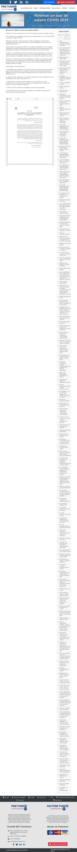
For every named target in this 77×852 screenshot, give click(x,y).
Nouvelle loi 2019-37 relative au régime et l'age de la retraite (65, 342)
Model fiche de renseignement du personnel (64, 405)
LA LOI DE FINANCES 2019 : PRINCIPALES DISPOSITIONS (64, 127)
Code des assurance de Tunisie (65, 538)
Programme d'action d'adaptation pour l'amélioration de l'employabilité (65, 218)
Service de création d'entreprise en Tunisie (65, 607)
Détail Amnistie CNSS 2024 (64, 58)
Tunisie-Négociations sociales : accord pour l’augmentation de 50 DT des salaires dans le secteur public (65, 626)
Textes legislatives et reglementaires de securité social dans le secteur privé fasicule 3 (65, 714)
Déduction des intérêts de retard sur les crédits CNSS (64, 675)
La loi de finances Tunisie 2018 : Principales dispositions (64, 133)
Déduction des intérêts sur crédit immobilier (64, 264)
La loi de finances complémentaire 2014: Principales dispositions (64, 167)
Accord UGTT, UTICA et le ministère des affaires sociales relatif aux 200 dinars (64, 349)
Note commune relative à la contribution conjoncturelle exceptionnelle (64, 335)
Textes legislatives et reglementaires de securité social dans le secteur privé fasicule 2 (65, 702)
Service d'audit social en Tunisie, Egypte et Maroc (64, 594)
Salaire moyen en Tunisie (64, 87)
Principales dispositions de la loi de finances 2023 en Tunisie (65, 96)
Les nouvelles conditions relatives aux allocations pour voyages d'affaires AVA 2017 (65, 493)
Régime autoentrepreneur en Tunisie (65, 109)
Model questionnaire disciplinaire (65, 430)
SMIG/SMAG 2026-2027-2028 (65, 766)
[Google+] (27, 2)
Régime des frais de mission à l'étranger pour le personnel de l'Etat (65, 613)
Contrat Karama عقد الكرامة (65, 589)
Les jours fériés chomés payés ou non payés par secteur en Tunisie (65, 761)
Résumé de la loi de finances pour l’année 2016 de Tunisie (65, 148)
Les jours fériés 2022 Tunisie (64, 91)
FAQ (52, 797)
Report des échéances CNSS (64, 400)
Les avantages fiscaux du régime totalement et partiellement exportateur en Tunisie (64, 471)
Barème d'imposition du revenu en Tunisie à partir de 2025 (65, 103)
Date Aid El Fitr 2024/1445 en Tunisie (64, 776)
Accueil (34, 26)
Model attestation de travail (65, 297)
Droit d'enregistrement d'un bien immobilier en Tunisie (65, 43)
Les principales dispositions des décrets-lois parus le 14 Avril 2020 (65, 302)
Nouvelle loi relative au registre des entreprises (65, 728)
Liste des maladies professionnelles (65, 708)
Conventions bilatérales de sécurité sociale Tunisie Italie (64, 741)
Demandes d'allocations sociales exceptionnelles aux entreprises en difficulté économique (65, 366)
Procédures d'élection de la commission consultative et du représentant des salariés (64, 636)
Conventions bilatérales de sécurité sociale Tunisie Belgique (64, 747)
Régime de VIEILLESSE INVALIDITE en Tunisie (64, 375)
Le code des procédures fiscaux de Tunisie (65, 509)
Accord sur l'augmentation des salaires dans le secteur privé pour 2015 (65, 574)
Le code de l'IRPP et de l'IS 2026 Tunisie (65, 550)
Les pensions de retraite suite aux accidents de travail (65, 681)
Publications (41, 26)
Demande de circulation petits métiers (64, 447)
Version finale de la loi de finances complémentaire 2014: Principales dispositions (65, 174)
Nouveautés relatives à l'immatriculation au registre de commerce (65, 532)
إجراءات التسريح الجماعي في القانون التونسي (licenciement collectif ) (65, 419)
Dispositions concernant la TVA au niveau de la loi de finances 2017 (64, 441)
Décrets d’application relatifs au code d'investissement (65, 387)
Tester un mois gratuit (19, 797)
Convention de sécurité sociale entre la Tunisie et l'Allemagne (64, 754)
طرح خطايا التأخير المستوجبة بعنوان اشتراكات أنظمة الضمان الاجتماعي (64, 687)
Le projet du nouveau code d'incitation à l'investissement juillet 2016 (64, 544)
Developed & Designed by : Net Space (60, 850)
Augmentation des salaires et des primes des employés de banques (64, 600)
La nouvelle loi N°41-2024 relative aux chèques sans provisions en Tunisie (65, 70)
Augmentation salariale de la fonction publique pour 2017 (64, 520)
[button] (26, 8)
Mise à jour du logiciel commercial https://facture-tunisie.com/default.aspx (65, 453)
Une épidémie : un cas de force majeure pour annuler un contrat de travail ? (64, 394)
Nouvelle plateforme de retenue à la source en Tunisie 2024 (65, 224)
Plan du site (43, 797)
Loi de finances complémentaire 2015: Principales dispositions (64, 155)
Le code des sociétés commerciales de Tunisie (64, 566)
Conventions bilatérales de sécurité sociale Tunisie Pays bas (64, 734)
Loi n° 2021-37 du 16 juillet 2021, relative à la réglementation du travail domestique (65, 206)
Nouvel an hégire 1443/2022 (64, 784)
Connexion (21, 800)
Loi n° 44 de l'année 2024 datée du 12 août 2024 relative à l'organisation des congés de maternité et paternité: (65, 51)
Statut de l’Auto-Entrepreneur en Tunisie (64, 435)
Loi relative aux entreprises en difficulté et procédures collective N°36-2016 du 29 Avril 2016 (65, 461)
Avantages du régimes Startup (64, 212)
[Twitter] (15, 2)
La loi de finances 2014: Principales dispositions (64, 181)
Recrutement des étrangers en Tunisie (65, 229)
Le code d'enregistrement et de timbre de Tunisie (65, 526)
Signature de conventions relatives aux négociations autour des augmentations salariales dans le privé (65, 646)
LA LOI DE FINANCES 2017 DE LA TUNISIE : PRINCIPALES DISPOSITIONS (64, 141)
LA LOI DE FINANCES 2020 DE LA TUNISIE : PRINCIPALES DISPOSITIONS (64, 187)
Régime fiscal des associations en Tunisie (64, 114)
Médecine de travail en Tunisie (65, 200)
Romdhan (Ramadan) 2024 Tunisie (64, 669)
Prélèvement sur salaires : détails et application (65, 560)
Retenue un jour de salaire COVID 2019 (65, 487)
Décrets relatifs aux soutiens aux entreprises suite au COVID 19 (65, 328)
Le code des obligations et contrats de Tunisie (65, 500)
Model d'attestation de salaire (65, 322)
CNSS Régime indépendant (63, 282)
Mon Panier (58, 800)
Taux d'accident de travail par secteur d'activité (65, 318)
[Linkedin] (21, 2)
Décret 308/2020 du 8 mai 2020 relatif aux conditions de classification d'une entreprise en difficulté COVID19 (65, 275)
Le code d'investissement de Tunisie (65, 514)
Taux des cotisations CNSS (64, 233)
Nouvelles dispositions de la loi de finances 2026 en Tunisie (65, 78)
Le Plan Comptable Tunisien (65, 83)
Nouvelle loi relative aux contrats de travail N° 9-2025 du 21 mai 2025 (65, 63)
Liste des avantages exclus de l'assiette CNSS (65, 259)
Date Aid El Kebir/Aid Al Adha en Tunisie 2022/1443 (65, 771)
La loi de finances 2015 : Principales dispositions (64, 161)
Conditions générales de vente (66, 797)
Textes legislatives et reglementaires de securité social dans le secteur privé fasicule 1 (65, 694)
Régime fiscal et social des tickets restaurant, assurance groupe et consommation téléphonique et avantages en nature (65, 290)
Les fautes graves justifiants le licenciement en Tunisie (64, 195)
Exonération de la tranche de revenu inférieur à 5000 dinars (64, 357)
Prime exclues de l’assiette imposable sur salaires (65, 249)
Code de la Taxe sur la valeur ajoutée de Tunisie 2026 (65, 555)
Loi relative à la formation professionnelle (64, 789)
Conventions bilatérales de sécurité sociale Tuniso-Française (64, 722)
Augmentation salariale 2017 (63, 504)
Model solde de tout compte (65, 269)
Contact (32, 797)
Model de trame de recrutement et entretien (65, 426)
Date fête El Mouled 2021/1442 (65, 780)
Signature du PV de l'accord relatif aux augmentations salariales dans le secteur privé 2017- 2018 (65, 480)
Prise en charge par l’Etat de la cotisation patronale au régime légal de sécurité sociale (65, 655)
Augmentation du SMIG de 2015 (64, 618)
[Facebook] (10, 2)
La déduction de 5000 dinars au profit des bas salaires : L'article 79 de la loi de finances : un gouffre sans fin (65, 310)
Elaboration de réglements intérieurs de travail (65, 381)
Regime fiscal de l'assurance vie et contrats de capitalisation (64, 663)
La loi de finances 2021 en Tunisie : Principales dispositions (64, 120)
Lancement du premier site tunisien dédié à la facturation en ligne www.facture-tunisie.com (65, 583)
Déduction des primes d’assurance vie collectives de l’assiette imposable (65, 239)
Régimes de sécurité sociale (65, 244)
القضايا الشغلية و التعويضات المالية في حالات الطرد (65, 254)
